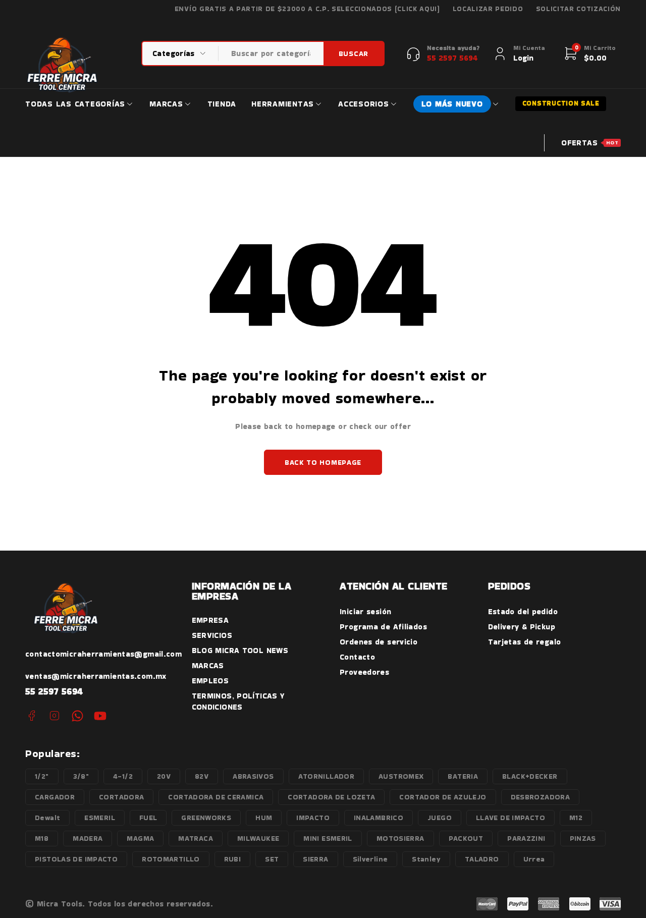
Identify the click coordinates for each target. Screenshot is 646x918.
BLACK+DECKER (530, 776)
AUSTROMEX (401, 776)
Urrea (534, 859)
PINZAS (583, 838)
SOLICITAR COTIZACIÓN (578, 9)
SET (272, 859)
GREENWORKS (206, 818)
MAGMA (140, 838)
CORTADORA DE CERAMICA (215, 797)
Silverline (370, 859)
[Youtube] (100, 716)
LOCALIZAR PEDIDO (488, 9)
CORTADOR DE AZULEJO (442, 797)
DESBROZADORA (540, 797)
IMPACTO (313, 818)
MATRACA (195, 838)
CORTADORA (121, 797)
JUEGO (439, 818)
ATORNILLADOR (326, 776)
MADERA (87, 838)
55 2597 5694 (54, 691)
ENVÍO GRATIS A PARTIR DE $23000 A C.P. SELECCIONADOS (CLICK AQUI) (307, 9)
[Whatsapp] (77, 716)
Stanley (426, 859)
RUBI (232, 859)
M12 (575, 818)
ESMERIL (99, 818)
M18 (41, 838)
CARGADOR (55, 797)
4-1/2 (123, 776)
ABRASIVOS (253, 776)
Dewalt (47, 818)
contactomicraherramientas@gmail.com (103, 654)
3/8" (81, 776)
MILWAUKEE (258, 838)
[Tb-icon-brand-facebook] (31, 716)
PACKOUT (466, 838)
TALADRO (482, 859)
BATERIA (463, 776)
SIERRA (315, 859)
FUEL (148, 818)
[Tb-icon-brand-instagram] (54, 716)
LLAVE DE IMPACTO (510, 818)
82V (201, 776)
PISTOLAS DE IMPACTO (76, 859)
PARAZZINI (526, 838)
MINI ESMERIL (327, 838)
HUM (263, 818)
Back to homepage (323, 462)
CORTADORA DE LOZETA (331, 797)
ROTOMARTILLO (171, 859)
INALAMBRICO (378, 818)
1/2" (42, 776)
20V (164, 776)
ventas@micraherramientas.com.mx (96, 676)
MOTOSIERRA (400, 838)
